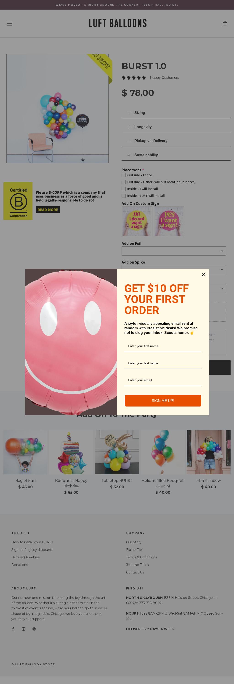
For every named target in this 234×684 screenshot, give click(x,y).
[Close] (203, 274)
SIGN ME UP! (163, 401)
